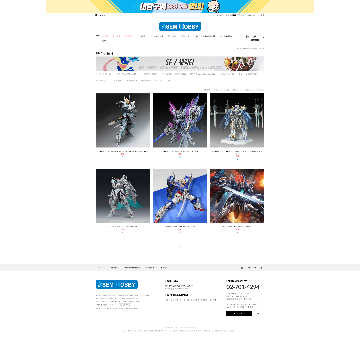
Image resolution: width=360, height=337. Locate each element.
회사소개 (100, 267)
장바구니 (230, 15)
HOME (240, 48)
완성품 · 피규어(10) (103, 74)
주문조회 (240, 15)
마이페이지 (251, 15)
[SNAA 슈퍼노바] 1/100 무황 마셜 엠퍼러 (237, 226)
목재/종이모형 (208, 36)
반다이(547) (166, 74)
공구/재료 (185, 36)
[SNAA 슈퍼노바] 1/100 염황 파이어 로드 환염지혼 (179, 151)
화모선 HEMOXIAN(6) (248, 74)
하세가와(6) (146, 80)
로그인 (211, 15)
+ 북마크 (101, 15)
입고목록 (261, 15)
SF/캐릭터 (172, 36)
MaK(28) (158, 80)
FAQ (258, 313)
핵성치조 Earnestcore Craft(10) (203, 74)
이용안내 (150, 267)
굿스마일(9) (118, 80)
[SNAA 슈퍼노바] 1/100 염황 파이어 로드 (123, 226)
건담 (143, 36)
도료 (196, 36)
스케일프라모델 (156, 36)
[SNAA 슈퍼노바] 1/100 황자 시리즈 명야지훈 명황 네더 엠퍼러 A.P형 (122, 151)
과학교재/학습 (225, 36)
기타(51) (169, 80)
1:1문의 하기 (239, 313)
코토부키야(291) (102, 80)
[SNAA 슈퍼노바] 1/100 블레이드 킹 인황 (180, 226)
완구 (104, 41)
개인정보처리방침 (132, 267)
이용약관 (114, 267)
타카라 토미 (132, 80)
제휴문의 (164, 267)
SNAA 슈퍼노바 (258, 48)
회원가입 (220, 15)
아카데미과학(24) (149, 74)
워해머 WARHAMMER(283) (127, 74)
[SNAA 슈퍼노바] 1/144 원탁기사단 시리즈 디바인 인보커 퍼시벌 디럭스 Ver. (237, 152)
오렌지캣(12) (180, 74)
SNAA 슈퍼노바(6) (227, 74)
